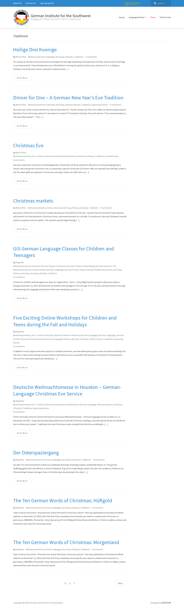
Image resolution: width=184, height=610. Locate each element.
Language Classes (61, 339)
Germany (60, 56)
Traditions (78, 56)
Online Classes (95, 339)
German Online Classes (75, 269)
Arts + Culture (38, 156)
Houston (48, 339)
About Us (17, 3)
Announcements (38, 104)
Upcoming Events (100, 104)
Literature (34, 273)
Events (48, 156)
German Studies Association (99, 269)
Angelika (20, 262)
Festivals (50, 104)
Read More (22, 77)
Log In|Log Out (47, 3)
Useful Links (165, 17)
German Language (46, 56)
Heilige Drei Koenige (35, 49)
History (65, 156)
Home (122, 17)
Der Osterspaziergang (36, 452)
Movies (77, 104)
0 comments (91, 56)
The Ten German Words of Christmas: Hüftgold (62, 500)
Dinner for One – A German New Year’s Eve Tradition (68, 97)
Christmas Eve (28, 145)
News (153, 17)
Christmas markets (33, 201)
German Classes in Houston (53, 266)
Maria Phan (21, 56)
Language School (136, 17)
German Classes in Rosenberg (80, 266)
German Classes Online (35, 269)
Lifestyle (69, 56)
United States (112, 156)
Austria (33, 56)
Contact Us (31, 3)
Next (120, 583)
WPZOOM (166, 602)
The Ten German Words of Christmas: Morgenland (66, 542)
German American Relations (66, 404)
